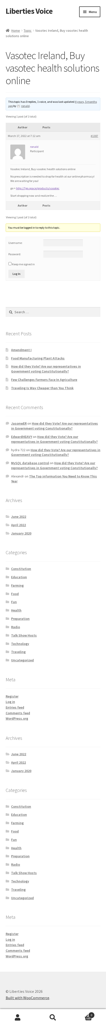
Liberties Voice (29, 11)
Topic (28, 30)
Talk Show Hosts (24, 635)
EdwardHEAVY (21, 436)
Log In (16, 274)
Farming (17, 585)
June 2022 (18, 516)
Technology (20, 643)
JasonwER (19, 423)
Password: (14, 254)
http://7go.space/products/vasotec (37, 188)
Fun (14, 602)
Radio (15, 627)
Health (16, 610)
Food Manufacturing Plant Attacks (38, 358)
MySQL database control (30, 463)
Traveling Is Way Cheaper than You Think (42, 388)
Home (15, 30)
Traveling (18, 652)
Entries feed (15, 707)
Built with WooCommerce (27, 997)
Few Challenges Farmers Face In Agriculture (44, 379)
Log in (10, 701)
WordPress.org (17, 718)
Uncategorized (22, 660)
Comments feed (18, 713)
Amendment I (21, 350)
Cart (81, 1013)
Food (15, 594)
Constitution (21, 568)
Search (53, 1017)
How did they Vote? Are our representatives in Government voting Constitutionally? (46, 368)
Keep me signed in (23, 264)
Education (19, 577)
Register (12, 696)
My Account (17, 1017)
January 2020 (21, 533)
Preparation (20, 618)
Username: (15, 243)
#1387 (94, 136)
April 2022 (18, 525)
